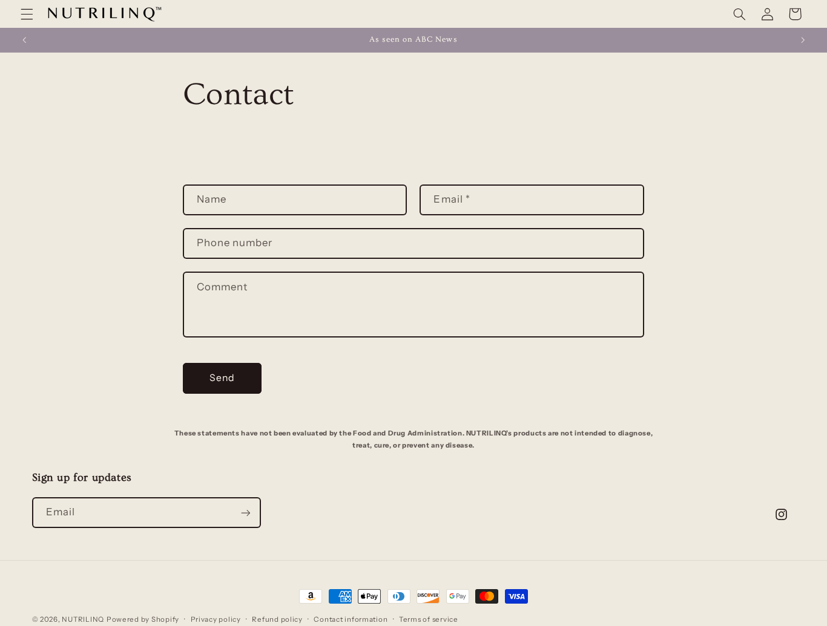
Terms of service (428, 619)
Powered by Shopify (143, 619)
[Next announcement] (802, 40)
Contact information (350, 619)
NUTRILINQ (83, 619)
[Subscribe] (245, 512)
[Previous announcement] (24, 40)
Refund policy (277, 619)
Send (222, 377)
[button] (27, 14)
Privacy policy (216, 619)
